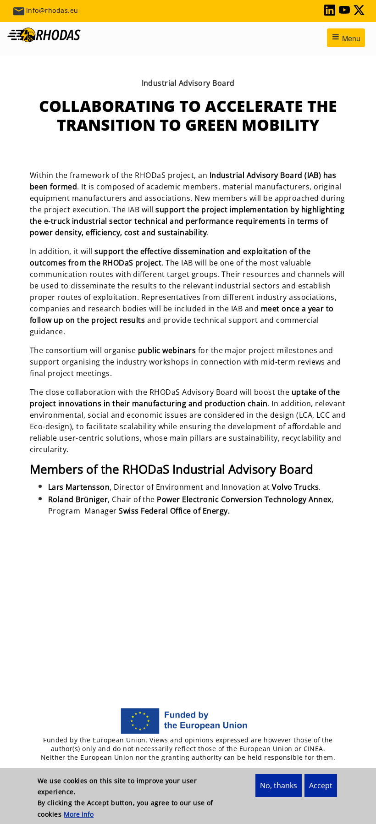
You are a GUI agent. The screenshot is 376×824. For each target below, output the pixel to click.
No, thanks (278, 785)
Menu (350, 38)
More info (79, 814)
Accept (320, 785)
